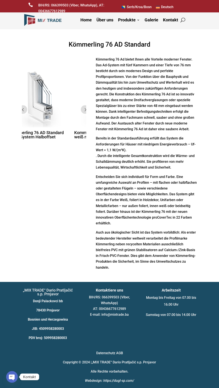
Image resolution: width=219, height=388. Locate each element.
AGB (119, 353)
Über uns (104, 19)
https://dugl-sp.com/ (118, 381)
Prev (23, 109)
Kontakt (170, 19)
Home (86, 19)
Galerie (151, 19)
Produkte (127, 19)
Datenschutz (105, 353)
